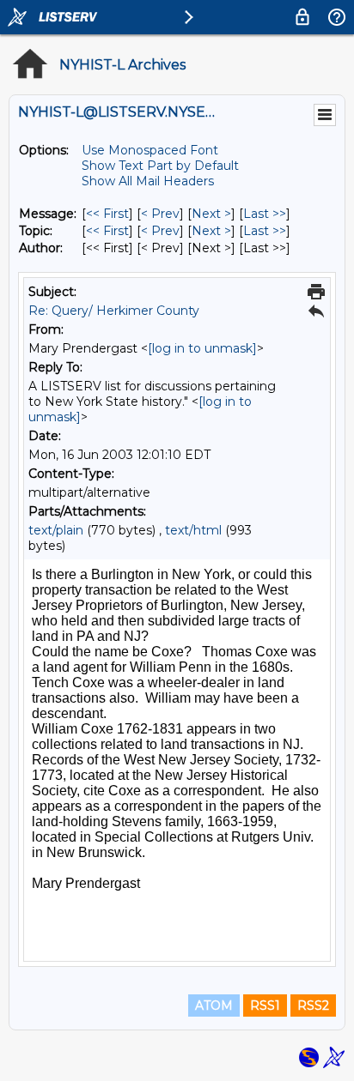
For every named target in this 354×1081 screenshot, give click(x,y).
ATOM (214, 1005)
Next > (211, 213)
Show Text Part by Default (160, 165)
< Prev (160, 213)
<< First (107, 213)
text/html (193, 530)
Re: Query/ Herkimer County (113, 310)
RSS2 (313, 1005)
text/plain (55, 530)
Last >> (264, 213)
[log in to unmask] (202, 348)
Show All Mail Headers (148, 181)
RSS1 (265, 1005)
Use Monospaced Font (150, 150)
